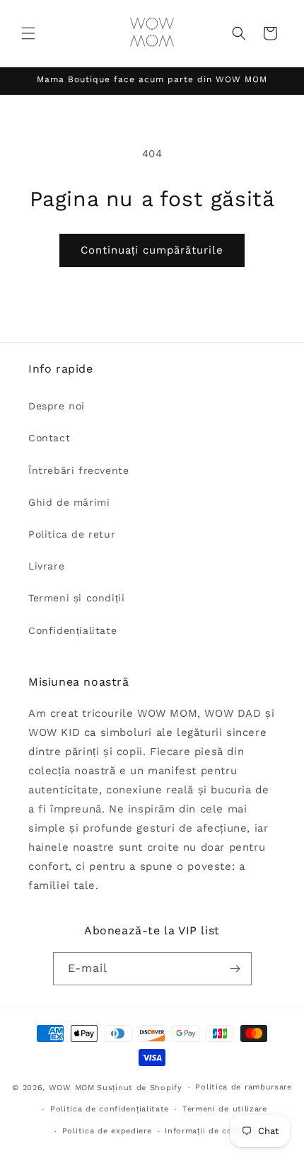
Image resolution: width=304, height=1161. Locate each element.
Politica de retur (71, 534)
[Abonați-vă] (235, 968)
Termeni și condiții (76, 598)
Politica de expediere (107, 1130)
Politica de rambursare (243, 1087)
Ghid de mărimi (69, 502)
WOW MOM (72, 1087)
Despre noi (56, 406)
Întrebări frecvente (78, 470)
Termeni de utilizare (224, 1109)
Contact (49, 437)
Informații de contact (210, 1130)
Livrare (46, 566)
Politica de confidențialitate (109, 1109)
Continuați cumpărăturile (152, 250)
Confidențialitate (72, 630)
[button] (28, 33)
